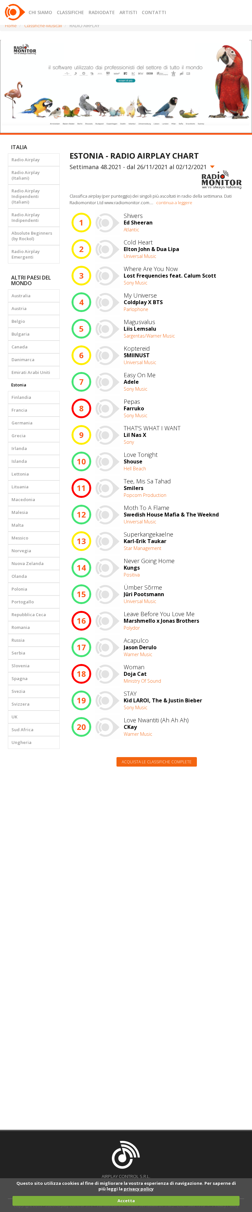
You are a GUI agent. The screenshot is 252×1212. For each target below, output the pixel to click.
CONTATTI (154, 12)
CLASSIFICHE (70, 12)
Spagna (19, 678)
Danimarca (22, 359)
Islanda (19, 461)
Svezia (18, 691)
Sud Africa (22, 730)
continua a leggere (174, 202)
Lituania (20, 487)
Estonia (18, 385)
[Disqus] (157, 855)
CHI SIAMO (40, 12)
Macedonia (23, 499)
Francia (19, 410)
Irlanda (19, 448)
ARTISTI (128, 12)
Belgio (18, 321)
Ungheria (21, 742)
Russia (18, 640)
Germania (21, 423)
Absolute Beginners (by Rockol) (31, 236)
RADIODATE (102, 12)
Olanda (19, 576)
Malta (17, 525)
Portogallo (22, 602)
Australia (21, 296)
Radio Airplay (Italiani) (25, 175)
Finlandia (21, 397)
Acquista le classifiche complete (157, 762)
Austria (19, 308)
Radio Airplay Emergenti (25, 254)
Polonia (19, 589)
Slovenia (20, 666)
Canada (19, 347)
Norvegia (21, 551)
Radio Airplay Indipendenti (25, 217)
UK (14, 717)
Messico (19, 538)
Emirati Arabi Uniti (30, 372)
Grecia (18, 436)
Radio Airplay (25, 160)
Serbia (18, 653)
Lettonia (20, 474)
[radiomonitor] (221, 179)
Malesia (19, 512)
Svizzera (20, 704)
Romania (20, 627)
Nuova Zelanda (27, 563)
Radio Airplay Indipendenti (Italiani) (25, 196)
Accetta (126, 1200)
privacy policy (139, 1189)
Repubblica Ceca (28, 614)
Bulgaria (20, 334)
